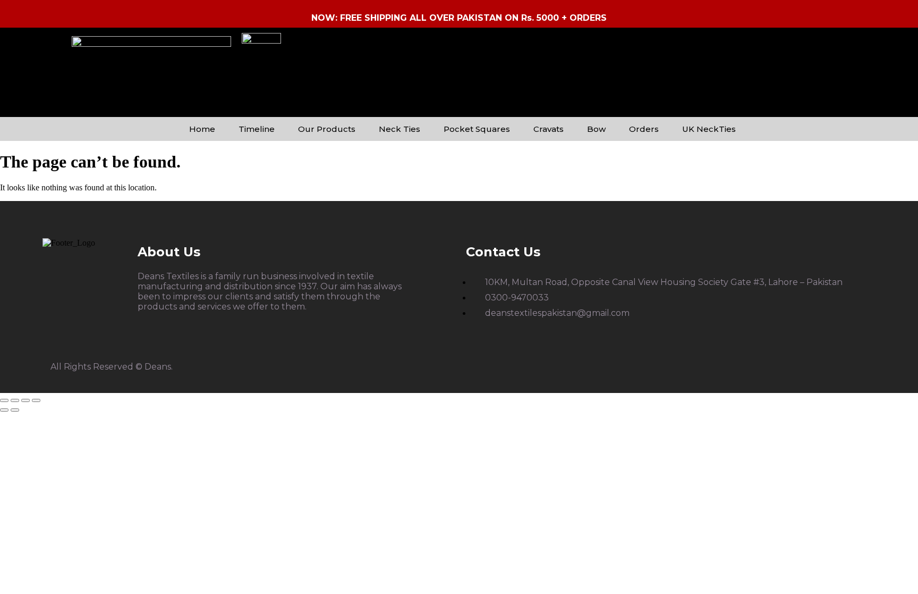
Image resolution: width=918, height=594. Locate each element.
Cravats (548, 129)
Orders (644, 129)
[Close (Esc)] (36, 400)
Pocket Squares (477, 129)
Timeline (257, 129)
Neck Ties (399, 129)
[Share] (25, 400)
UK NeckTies (709, 129)
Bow (596, 129)
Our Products (326, 129)
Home (202, 129)
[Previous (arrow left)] (4, 410)
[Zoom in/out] (4, 400)
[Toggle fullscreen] (15, 400)
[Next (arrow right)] (15, 410)
